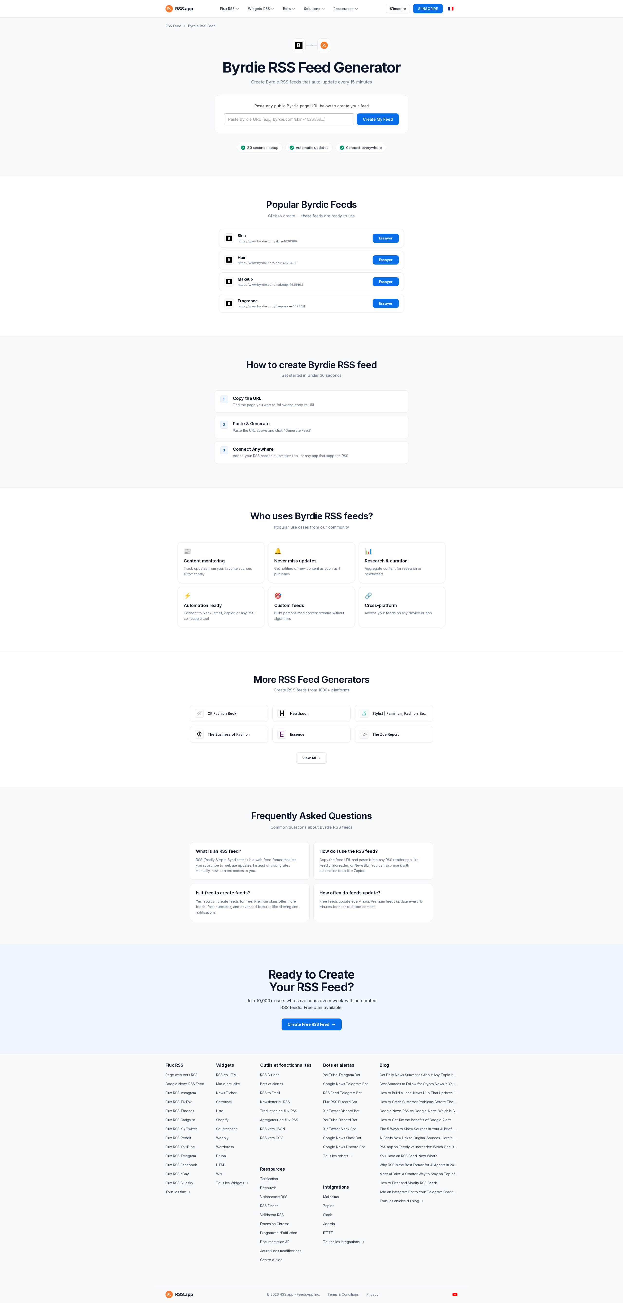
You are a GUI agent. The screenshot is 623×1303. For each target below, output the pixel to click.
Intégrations (336, 1187)
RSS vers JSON (272, 1129)
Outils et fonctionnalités (286, 1065)
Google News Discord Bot (344, 1147)
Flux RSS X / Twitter (181, 1129)
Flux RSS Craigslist (180, 1120)
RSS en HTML (227, 1075)
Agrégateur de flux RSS (279, 1120)
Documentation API (275, 1242)
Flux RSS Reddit (178, 1138)
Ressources (272, 1169)
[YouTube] (455, 1294)
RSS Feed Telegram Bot (342, 1093)
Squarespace (227, 1129)
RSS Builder (269, 1075)
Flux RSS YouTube (180, 1147)
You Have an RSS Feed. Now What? (408, 1156)
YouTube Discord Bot (340, 1120)
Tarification (269, 1179)
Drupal (221, 1156)
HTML (221, 1165)
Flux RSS (174, 1065)
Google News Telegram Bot (345, 1084)
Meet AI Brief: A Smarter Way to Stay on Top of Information (419, 1174)
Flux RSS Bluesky (179, 1183)
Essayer (386, 238)
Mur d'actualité (228, 1084)
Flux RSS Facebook (181, 1165)
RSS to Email (270, 1093)
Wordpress (225, 1147)
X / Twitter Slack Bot (339, 1129)
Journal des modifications (280, 1251)
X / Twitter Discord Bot (341, 1111)
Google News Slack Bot (342, 1138)
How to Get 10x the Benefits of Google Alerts (415, 1120)
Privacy (372, 1294)
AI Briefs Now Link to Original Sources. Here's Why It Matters (419, 1138)
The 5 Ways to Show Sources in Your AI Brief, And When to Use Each (419, 1129)
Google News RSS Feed (184, 1084)
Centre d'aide (271, 1260)
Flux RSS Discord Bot (340, 1102)
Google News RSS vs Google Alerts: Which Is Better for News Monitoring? (419, 1111)
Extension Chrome (274, 1224)
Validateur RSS (272, 1215)
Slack (327, 1215)
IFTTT (328, 1233)
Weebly (222, 1138)
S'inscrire (398, 9)
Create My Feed (378, 119)
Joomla (329, 1224)
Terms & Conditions (343, 1294)
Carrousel (224, 1102)
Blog (384, 1065)
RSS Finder (269, 1206)
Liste (219, 1111)
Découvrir (268, 1188)
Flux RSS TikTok (178, 1102)
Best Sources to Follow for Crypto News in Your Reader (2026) (419, 1084)
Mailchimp (331, 1197)
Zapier (328, 1206)
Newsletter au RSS (275, 1102)
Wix (219, 1174)
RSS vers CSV (271, 1138)
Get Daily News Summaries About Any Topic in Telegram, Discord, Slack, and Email (419, 1075)
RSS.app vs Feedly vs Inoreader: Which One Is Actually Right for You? (419, 1147)
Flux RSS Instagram (180, 1093)
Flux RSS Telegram (180, 1156)
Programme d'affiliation (278, 1233)
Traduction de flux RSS (278, 1111)
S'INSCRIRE (428, 9)
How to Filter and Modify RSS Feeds (409, 1183)
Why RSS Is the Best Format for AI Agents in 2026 (419, 1165)
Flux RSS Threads (179, 1111)
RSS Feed (173, 26)
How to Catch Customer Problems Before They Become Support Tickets (419, 1102)
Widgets (225, 1065)
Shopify (222, 1120)
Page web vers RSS (181, 1075)
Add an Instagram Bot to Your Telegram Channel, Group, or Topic (419, 1192)
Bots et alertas (271, 1084)
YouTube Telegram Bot (341, 1075)
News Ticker (226, 1093)
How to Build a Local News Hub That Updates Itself (419, 1093)
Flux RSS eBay (177, 1174)
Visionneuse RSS (273, 1197)
